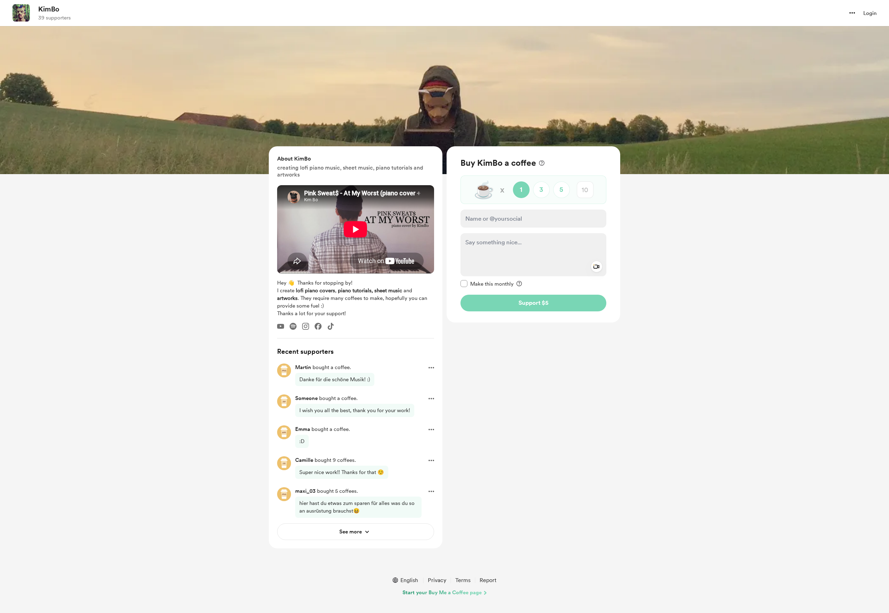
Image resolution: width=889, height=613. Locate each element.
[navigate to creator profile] (21, 13)
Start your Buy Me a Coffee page (442, 592)
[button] (852, 12)
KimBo (48, 9)
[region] (533, 234)
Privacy (437, 580)
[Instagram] (305, 326)
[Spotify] (293, 326)
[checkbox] (487, 283)
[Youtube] (280, 326)
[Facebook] (318, 326)
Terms (463, 580)
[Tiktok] (330, 326)
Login (869, 13)
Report (488, 580)
